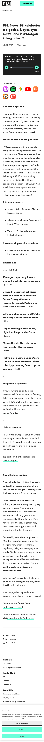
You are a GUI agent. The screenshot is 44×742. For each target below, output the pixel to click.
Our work (7, 663)
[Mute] (37, 67)
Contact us (7, 684)
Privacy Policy (8, 697)
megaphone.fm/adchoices (20, 618)
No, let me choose (22, 723)
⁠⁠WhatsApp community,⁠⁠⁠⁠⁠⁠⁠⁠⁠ (22, 434)
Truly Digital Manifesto (12, 667)
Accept (22, 736)
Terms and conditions (11, 693)
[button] (38, 3)
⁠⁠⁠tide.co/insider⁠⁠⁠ (10, 412)
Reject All (22, 730)
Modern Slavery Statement (14, 701)
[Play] (6, 67)
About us (6, 676)
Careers (6, 680)
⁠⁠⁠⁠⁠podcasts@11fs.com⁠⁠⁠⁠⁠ (12, 607)
